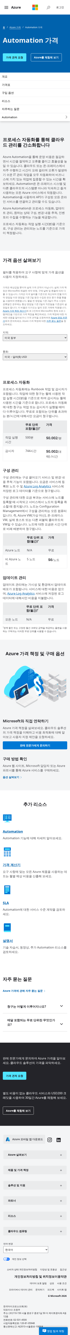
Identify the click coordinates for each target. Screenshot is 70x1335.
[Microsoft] (35, 7)
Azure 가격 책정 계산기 (14, 310)
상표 (52, 1283)
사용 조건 (62, 1283)
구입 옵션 (8, 93)
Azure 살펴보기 (17, 1154)
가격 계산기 (12, 865)
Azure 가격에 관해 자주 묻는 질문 (23, 990)
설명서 (8, 940)
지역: (6, 332)
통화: (6, 351)
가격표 (6, 85)
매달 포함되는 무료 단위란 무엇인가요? (31, 1022)
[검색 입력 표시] (48, 7)
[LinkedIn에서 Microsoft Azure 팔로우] (58, 1140)
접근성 (63, 1269)
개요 (4, 76)
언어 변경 (8, 1243)
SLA (6, 903)
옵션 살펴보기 (11, 777)
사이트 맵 (62, 1289)
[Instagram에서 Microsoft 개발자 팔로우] (49, 1140)
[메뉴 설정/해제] (6, 8)
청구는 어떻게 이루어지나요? (26, 1006)
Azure (16, 7)
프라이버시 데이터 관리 (20, 1289)
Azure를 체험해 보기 (46, 57)
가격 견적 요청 (14, 57)
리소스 (6, 101)
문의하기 (39, 1289)
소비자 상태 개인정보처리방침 (22, 1269)
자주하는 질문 (10, 109)
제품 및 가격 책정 (18, 1170)
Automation (9, 117)
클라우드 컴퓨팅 (17, 1231)
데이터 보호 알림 (38, 1283)
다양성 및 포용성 (48, 1269)
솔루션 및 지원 (16, 1185)
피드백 (50, 1289)
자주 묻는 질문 (53, 321)
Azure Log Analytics (37, 486)
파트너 (12, 1200)
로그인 (60, 7)
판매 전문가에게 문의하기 (35, 745)
